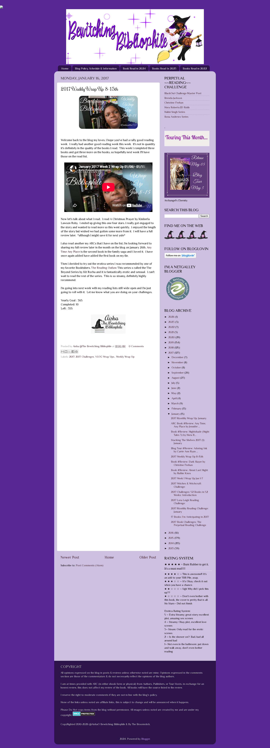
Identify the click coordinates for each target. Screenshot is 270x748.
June (174, 388)
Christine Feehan (173, 102)
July (174, 382)
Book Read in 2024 (134, 68)
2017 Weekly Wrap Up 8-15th (187, 456)
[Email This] (62, 351)
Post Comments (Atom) (89, 565)
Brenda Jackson (173, 98)
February (177, 408)
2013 (171, 548)
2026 (171, 316)
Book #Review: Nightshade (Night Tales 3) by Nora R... (190, 433)
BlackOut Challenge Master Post (182, 93)
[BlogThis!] (66, 351)
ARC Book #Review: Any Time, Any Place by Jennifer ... (188, 425)
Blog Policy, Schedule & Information (96, 68)
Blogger (145, 738)
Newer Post (70, 557)
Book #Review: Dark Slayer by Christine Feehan (188, 463)
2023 (171, 321)
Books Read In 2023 (164, 68)
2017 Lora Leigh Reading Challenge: (185, 502)
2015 (171, 537)
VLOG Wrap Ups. (105, 356)
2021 (171, 332)
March (175, 403)
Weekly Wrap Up (125, 356)
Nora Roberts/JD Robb (177, 107)
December (178, 357)
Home (65, 68)
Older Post (147, 557)
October (177, 367)
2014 (171, 543)
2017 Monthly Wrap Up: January (188, 418)
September (178, 372)
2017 (71, 356)
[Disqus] (108, 406)
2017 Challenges (85, 356)
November (178, 362)
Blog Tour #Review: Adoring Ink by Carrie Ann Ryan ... (189, 450)
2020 (171, 337)
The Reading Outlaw (104, 267)
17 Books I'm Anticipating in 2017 (190, 516)
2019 (171, 342)
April (174, 398)
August (176, 377)
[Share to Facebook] (73, 351)
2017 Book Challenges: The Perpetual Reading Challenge (188, 523)
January (176, 413)
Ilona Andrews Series (176, 116)
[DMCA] (83, 715)
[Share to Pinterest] (76, 351)
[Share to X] (69, 351)
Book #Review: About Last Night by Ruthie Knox (189, 472)
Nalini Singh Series (174, 111)
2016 (171, 532)
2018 (171, 347)
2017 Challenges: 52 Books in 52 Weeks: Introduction (189, 493)
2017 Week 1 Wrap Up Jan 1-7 (187, 478)
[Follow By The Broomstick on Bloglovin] (180, 257)
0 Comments (136, 346)
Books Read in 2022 (195, 68)
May (174, 393)
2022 (171, 327)
